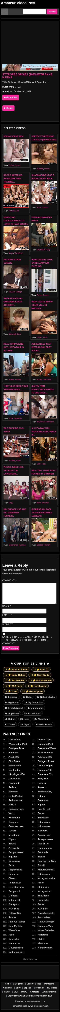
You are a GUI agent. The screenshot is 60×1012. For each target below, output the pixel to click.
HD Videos (52, 988)
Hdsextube (14, 817)
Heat (44, 464)
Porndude (43, 852)
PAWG (24, 992)
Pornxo (41, 904)
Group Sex (11, 97)
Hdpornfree (44, 822)
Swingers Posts (46, 761)
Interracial (47, 379)
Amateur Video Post (18, 3)
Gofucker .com (16, 809)
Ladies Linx (14, 778)
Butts (27, 697)
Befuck (12, 843)
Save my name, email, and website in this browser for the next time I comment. (27, 640)
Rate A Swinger (46, 921)
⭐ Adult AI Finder (17, 669)
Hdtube (42, 796)
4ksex (41, 882)
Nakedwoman (45, 947)
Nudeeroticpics (16, 952)
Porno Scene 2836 (14, 136)
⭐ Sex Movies (15, 680)
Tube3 (10, 724)
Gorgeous (18, 253)
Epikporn (11, 697)
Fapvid (41, 865)
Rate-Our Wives (16, 921)
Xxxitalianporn (45, 752)
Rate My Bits (15, 926)
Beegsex (13, 822)
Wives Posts (14, 765)
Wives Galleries (46, 930)
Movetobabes (15, 947)
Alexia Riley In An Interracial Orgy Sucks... (42, 347)
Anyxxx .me (44, 835)
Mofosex (13, 895)
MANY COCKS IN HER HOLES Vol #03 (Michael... (42, 305)
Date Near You (45, 774)
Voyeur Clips (44, 739)
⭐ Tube (11, 691)
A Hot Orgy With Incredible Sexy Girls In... (44, 431)
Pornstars (49, 984)
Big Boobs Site (33, 702)
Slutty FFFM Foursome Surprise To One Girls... (43, 389)
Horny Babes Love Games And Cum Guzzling (42, 262)
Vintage (19, 292)
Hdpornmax (44, 826)
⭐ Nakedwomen (41, 680)
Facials (12, 211)
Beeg (24, 719)
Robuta (12, 917)
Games (46, 295)
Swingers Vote (45, 926)
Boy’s (11, 253)
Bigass (41, 856)
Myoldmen (14, 835)
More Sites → (30, 959)
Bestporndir (14, 891)
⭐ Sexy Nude (40, 675)
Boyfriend (40, 422)
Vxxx (11, 813)
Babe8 (10, 719)
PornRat (42, 783)
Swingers (34, 992)
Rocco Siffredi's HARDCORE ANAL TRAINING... (13, 178)
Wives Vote (14, 930)
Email (7, 615)
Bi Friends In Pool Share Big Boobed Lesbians (42, 512)
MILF (16, 992)
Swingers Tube (16, 748)
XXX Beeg (13, 908)
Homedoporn (45, 848)
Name (6, 606)
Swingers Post (45, 744)
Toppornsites (15, 869)
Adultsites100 (45, 757)
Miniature (43, 943)
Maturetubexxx (46, 869)
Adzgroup (43, 934)
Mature (7, 992)
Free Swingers (45, 765)
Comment (9, 580)
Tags (39, 984)
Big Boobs (12, 702)
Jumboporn (35, 708)
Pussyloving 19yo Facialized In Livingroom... (14, 470)
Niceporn (42, 830)
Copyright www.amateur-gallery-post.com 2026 (30, 996)
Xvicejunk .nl (44, 891)
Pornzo (41, 813)
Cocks (39, 337)
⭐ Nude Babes (15, 675)
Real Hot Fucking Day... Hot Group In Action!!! (14, 347)
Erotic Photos (15, 796)
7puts (11, 934)
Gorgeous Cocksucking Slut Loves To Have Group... (16, 220)
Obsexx (12, 878)
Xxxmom (13, 791)
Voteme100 (14, 900)
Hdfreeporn (44, 874)
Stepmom (18, 418)
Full (17, 211)
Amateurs (7, 988)
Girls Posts (14, 761)
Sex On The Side (47, 861)
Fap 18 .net (44, 809)
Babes (39, 295)
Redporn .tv (14, 882)
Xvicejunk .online (47, 878)
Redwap (12, 787)
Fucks (39, 379)
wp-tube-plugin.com (36, 1001)
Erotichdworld (14, 708)
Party (48, 250)
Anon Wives (44, 917)
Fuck (39, 207)
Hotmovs (13, 874)
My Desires (14, 739)
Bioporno (13, 752)
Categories (18, 984)
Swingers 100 (45, 770)
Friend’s (47, 545)
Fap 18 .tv (43, 843)
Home (8, 984)
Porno (11, 165)
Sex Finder (14, 770)
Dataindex (13, 939)
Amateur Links (49, 992)
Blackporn (13, 904)
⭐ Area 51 (41, 669)
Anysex (42, 787)
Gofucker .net (15, 826)
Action (11, 379)
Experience (13, 545)
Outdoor (45, 207)
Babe (39, 503)
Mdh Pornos (44, 724)
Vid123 (12, 804)
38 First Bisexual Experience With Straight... (13, 301)
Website (8, 624)
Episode (40, 169)
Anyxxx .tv (13, 848)
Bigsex (25, 724)
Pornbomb (14, 783)
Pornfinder (43, 900)
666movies (43, 887)
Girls (39, 464)
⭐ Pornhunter (37, 686)
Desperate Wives (47, 748)
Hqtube (42, 804)
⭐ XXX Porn (14, 686)
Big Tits (27, 988)
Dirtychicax (14, 861)
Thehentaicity (45, 791)
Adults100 (13, 757)
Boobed (40, 545)
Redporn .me (15, 800)
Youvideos (43, 895)
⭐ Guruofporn (32, 691)
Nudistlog (41, 719)
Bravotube (43, 817)
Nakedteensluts (46, 913)
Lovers (47, 169)
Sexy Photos (32, 713)
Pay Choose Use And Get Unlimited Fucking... (15, 512)
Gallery (30, 984)
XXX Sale (43, 908)
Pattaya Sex (14, 913)
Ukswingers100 (16, 774)
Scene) (17, 165)
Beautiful (45, 503)
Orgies (9, 108)
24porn (12, 839)
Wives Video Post (17, 744)
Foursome (50, 422)
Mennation (14, 943)
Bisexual (12, 334)
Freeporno (43, 800)
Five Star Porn (16, 887)
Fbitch (41, 939)
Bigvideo (13, 856)
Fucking (18, 379)
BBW (18, 988)
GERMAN (41, 250)
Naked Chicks (46, 697)
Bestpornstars (15, 852)
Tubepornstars (45, 839)
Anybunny (12, 713)
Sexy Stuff (43, 778)
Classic (12, 292)
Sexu (11, 865)
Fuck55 (12, 830)
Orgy (11, 503)
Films (45, 337)
